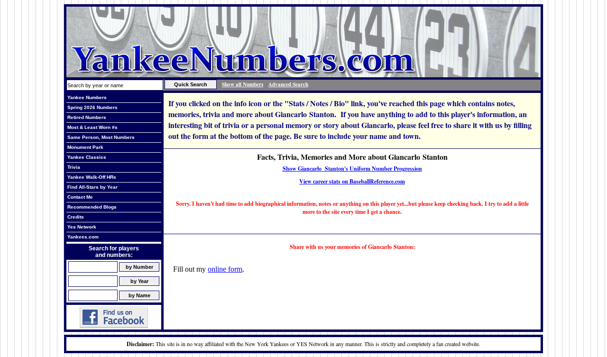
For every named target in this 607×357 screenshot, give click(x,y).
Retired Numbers (86, 117)
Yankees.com (83, 236)
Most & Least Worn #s (92, 127)
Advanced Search (288, 84)
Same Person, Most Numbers (101, 137)
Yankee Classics (86, 157)
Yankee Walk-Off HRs (91, 177)
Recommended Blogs (92, 207)
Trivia (73, 167)
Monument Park (85, 147)
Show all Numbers (242, 84)
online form (225, 269)
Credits (75, 217)
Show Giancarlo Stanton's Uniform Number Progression (352, 169)
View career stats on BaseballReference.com (352, 181)
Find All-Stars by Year (92, 187)
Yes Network (81, 226)
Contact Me (80, 197)
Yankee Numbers (87, 97)
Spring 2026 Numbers (92, 107)
